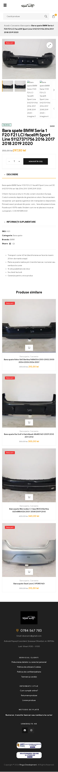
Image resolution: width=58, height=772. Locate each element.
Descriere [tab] (12, 174)
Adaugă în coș (35, 161)
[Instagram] (31, 730)
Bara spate (25, 25)
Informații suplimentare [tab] (21, 222)
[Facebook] (25, 730)
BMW (52, 126)
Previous (54, 108)
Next (54, 90)
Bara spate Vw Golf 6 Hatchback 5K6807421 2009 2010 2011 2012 (29, 435)
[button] (5, 5)
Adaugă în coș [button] (29, 348)
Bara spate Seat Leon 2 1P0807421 (29, 583)
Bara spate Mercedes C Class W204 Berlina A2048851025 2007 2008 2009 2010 (29, 510)
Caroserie (15, 25)
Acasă (6, 25)
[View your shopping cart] (53, 16)
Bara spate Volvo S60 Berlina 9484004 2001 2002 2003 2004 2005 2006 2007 (29, 360)
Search (45, 16)
